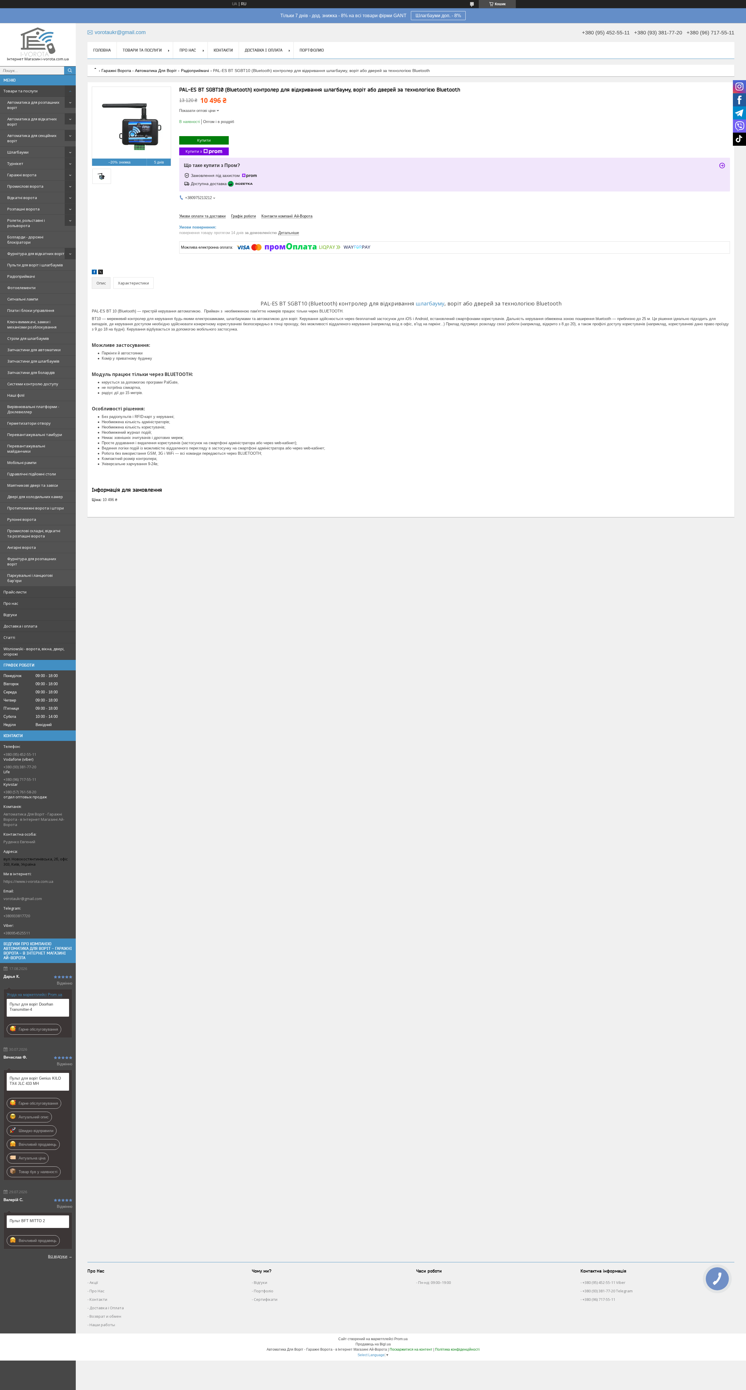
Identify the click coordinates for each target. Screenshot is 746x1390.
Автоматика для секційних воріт (32, 138)
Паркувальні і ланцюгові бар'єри (30, 578)
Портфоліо (263, 1291)
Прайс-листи (15, 592)
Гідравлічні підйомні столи (31, 474)
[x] (100, 273)
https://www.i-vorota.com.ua (28, 881)
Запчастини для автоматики (34, 349)
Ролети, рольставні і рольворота (26, 223)
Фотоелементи (21, 287)
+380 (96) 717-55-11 (599, 1299)
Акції (93, 1282)
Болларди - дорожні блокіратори (25, 239)
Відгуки (10, 614)
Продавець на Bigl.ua (373, 1344)
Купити (204, 140)
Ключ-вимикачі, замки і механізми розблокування (32, 324)
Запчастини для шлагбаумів (33, 361)
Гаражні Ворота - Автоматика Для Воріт (139, 70)
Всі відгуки (57, 1256)
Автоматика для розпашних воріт (33, 105)
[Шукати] (70, 70)
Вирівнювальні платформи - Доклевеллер (33, 409)
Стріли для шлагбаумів (28, 338)
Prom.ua (401, 1339)
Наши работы (102, 1324)
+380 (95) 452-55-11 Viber (604, 1282)
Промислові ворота (25, 186)
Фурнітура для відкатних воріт (35, 253)
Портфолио (312, 50)
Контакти (223, 50)
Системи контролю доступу (32, 383)
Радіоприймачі (21, 276)
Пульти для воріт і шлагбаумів (35, 265)
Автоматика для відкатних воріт (32, 121)
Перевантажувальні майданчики (26, 448)
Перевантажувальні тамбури (34, 434)
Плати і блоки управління (30, 310)
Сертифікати (265, 1299)
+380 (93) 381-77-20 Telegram (608, 1291)
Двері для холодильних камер (35, 496)
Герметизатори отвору (29, 423)
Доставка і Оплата (106, 1307)
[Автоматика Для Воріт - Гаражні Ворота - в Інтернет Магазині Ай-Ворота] (37, 42)
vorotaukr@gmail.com (22, 898)
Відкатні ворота (22, 197)
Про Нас (96, 1291)
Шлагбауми (18, 152)
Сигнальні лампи (22, 299)
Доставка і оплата (20, 626)
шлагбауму (430, 303)
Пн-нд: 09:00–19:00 (434, 1282)
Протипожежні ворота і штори (35, 508)
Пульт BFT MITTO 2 (27, 1221)
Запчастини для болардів (31, 372)
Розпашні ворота (23, 209)
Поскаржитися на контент (411, 1349)
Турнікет (15, 163)
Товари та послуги (20, 91)
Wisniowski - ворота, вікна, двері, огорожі (33, 651)
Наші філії (15, 395)
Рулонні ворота (21, 519)
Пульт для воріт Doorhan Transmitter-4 (31, 1007)
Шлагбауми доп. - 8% (438, 15)
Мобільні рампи (21, 462)
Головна (102, 50)
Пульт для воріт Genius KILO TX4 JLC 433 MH (35, 1081)
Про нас (10, 603)
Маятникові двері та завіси (32, 485)
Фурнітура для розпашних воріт (31, 561)
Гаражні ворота (21, 175)
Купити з (194, 151)
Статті (9, 637)
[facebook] (94, 273)
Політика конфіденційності (457, 1349)
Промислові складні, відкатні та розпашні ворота (33, 533)
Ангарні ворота (21, 547)
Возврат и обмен (105, 1316)
